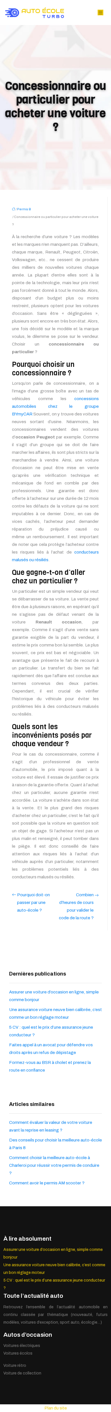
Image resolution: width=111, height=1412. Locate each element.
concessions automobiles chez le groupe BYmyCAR (55, 406)
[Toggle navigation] (100, 13)
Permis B (24, 209)
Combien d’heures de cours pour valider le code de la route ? (76, 906)
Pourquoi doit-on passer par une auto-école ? (33, 902)
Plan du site (55, 1408)
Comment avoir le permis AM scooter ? (47, 1183)
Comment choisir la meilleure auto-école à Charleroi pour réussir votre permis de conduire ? (54, 1165)
